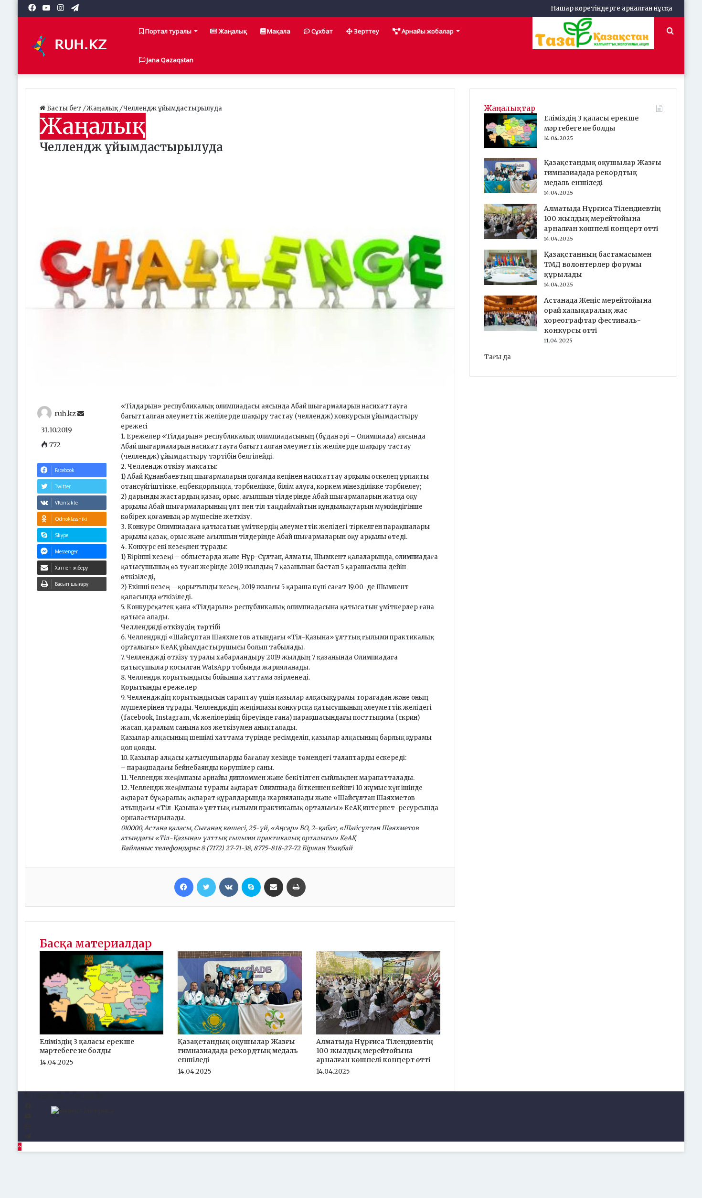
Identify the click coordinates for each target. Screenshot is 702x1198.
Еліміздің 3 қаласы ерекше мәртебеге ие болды (87, 1046)
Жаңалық (232, 31)
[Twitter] (206, 887)
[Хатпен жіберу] (273, 887)
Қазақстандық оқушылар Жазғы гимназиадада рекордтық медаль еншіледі (238, 1050)
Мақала (278, 31)
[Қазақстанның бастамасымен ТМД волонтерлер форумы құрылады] (510, 283)
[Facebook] (183, 887)
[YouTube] (28, 1116)
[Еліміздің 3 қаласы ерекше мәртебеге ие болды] (102, 1032)
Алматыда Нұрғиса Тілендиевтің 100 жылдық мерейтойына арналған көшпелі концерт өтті (374, 1050)
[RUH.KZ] (72, 45)
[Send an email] (80, 413)
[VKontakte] (228, 887)
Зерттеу (365, 31)
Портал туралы (167, 31)
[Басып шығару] (296, 887)
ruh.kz (65, 413)
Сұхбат (321, 31)
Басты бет (64, 108)
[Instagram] (27, 1126)
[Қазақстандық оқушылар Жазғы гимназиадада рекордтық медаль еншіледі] (240, 1032)
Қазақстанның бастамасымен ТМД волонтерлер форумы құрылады (597, 264)
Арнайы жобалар (427, 31)
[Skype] (251, 887)
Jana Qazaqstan (169, 59)
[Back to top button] (19, 1147)
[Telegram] (28, 1136)
